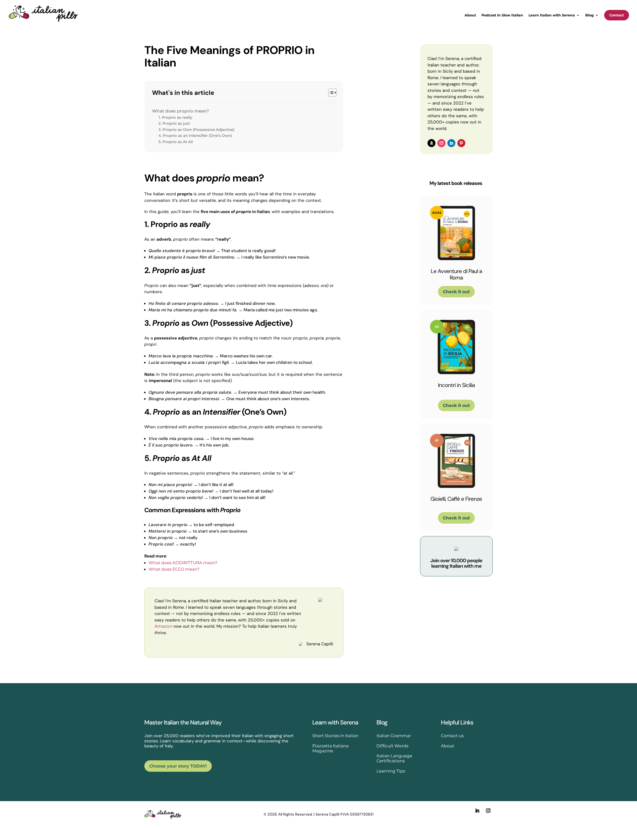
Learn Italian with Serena (552, 15)
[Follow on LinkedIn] (451, 143)
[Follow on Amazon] (431, 143)
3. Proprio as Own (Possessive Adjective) (196, 129)
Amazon (163, 626)
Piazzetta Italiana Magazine (330, 748)
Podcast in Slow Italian (502, 15)
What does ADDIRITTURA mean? (183, 562)
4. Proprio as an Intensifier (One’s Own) (195, 135)
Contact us (452, 735)
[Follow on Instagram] (441, 143)
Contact (616, 15)
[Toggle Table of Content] (330, 92)
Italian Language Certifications (394, 758)
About (470, 15)
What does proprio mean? (180, 111)
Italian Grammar (393, 735)
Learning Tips (390, 771)
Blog (589, 15)
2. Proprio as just (174, 123)
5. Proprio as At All (176, 141)
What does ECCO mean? (174, 569)
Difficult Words (392, 745)
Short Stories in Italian (335, 735)
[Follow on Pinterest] (461, 143)
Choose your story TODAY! (178, 766)
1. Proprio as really (175, 117)
